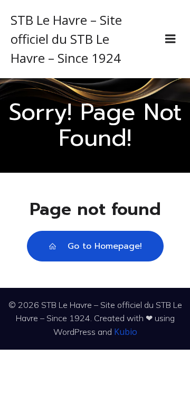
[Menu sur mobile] (170, 39)
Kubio (125, 332)
